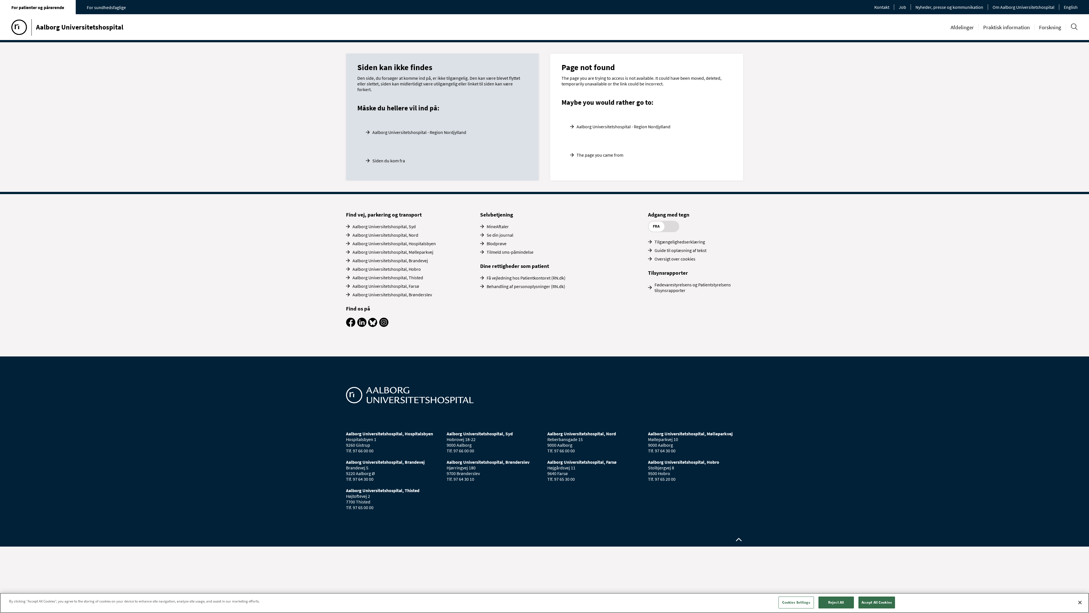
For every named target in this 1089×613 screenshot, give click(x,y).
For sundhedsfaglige (106, 7)
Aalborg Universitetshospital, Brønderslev (392, 294)
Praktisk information (1006, 27)
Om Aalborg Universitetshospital (1023, 7)
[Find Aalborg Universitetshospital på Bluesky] (372, 325)
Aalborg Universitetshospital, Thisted (388, 277)
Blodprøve (496, 243)
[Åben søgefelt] (1074, 26)
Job (902, 7)
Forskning (1050, 27)
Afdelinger (962, 27)
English (1071, 7)
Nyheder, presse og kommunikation (949, 7)
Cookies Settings (796, 602)
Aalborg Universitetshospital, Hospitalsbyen (394, 243)
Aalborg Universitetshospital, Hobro (387, 269)
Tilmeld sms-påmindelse (510, 252)
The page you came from (600, 155)
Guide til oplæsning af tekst (680, 250)
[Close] (1080, 602)
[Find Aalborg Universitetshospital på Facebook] (350, 325)
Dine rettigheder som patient (514, 266)
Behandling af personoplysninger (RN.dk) (526, 286)
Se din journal (500, 235)
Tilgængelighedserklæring (680, 242)
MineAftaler (498, 226)
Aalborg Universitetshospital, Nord (385, 235)
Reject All (836, 602)
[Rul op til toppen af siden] (739, 540)
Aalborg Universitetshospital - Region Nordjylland (419, 132)
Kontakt (881, 7)
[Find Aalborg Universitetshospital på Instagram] (384, 325)
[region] (544, 603)
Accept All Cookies (877, 602)
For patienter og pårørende (37, 7)
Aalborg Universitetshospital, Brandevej (390, 260)
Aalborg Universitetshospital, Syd (384, 226)
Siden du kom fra (388, 160)
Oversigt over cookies (675, 259)
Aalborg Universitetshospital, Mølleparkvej (393, 252)
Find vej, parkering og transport (384, 214)
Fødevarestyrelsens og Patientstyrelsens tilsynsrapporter (693, 287)
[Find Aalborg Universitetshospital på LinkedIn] (361, 325)
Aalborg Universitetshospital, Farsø (386, 286)
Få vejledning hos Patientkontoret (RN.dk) (526, 278)
